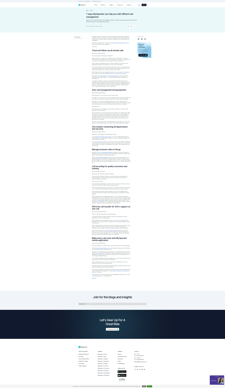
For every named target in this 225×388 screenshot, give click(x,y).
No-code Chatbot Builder (84, 358)
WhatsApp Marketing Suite (84, 374)
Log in (139, 5)
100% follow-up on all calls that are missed (116, 73)
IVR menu (124, 220)
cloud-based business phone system (102, 136)
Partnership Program (122, 356)
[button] (102, 5)
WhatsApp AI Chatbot (83, 361)
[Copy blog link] (137, 26)
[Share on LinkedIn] (131, 26)
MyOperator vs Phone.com (103, 368)
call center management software (105, 152)
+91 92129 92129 (95, 275)
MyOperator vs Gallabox (103, 358)
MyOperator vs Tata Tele (103, 366)
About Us (120, 354)
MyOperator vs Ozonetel (103, 370)
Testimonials (120, 358)
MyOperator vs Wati (102, 356)
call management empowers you (103, 157)
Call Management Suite (83, 377)
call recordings (100, 200)
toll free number (100, 141)
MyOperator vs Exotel (102, 354)
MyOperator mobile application (101, 248)
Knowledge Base (121, 363)
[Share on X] (128, 26)
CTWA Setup (81, 363)
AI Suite (80, 379)
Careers (119, 361)
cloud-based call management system (118, 42)
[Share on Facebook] (134, 26)
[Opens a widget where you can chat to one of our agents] (217, 381)
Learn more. (138, 386)
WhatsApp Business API (84, 354)
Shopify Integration (83, 366)
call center (97, 253)
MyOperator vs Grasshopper (104, 373)
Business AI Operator (83, 372)
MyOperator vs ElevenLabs (103, 375)
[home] (82, 5)
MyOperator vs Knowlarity (103, 361)
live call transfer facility (111, 230)
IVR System (81, 356)
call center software (102, 75)
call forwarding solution (114, 75)
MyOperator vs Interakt (102, 363)
